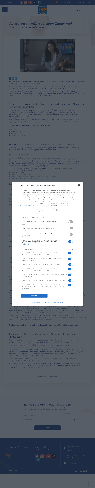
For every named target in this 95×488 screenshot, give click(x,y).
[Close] (79, 185)
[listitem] (47, 218)
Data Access (47, 302)
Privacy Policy (58, 302)
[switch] (70, 221)
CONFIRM (34, 296)
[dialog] (47, 244)
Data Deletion (36, 302)
